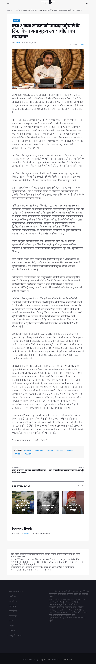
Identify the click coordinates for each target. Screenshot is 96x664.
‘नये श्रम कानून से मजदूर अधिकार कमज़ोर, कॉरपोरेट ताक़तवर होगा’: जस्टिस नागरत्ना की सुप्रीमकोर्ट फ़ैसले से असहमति (66, 607)
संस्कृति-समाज (15, 635)
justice (60, 450)
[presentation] (78, 485)
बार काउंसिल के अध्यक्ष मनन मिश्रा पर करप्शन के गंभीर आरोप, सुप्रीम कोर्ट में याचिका (46, 559)
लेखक (12, 626)
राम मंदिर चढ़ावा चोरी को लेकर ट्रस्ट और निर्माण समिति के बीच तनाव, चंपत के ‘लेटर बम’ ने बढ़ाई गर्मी (69, 594)
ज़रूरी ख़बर (13, 601)
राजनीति (16, 20)
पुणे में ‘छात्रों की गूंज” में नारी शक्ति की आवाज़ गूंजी (31, 570)
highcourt (39, 450)
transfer (28, 454)
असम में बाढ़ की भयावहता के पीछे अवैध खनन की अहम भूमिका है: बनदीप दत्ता (42, 567)
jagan (50, 450)
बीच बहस (13, 611)
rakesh (18, 454)
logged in (28, 533)
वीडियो (12, 630)
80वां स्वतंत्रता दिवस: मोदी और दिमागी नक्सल (48, 507)
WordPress (68, 659)
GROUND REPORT (16, 591)
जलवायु (12, 606)
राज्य (11, 621)
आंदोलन (12, 596)
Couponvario (44, 659)
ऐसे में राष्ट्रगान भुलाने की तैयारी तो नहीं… (23, 507)
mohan (70, 450)
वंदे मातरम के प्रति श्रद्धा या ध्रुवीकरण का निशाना (73, 507)
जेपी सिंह (17, 43)
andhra (27, 450)
